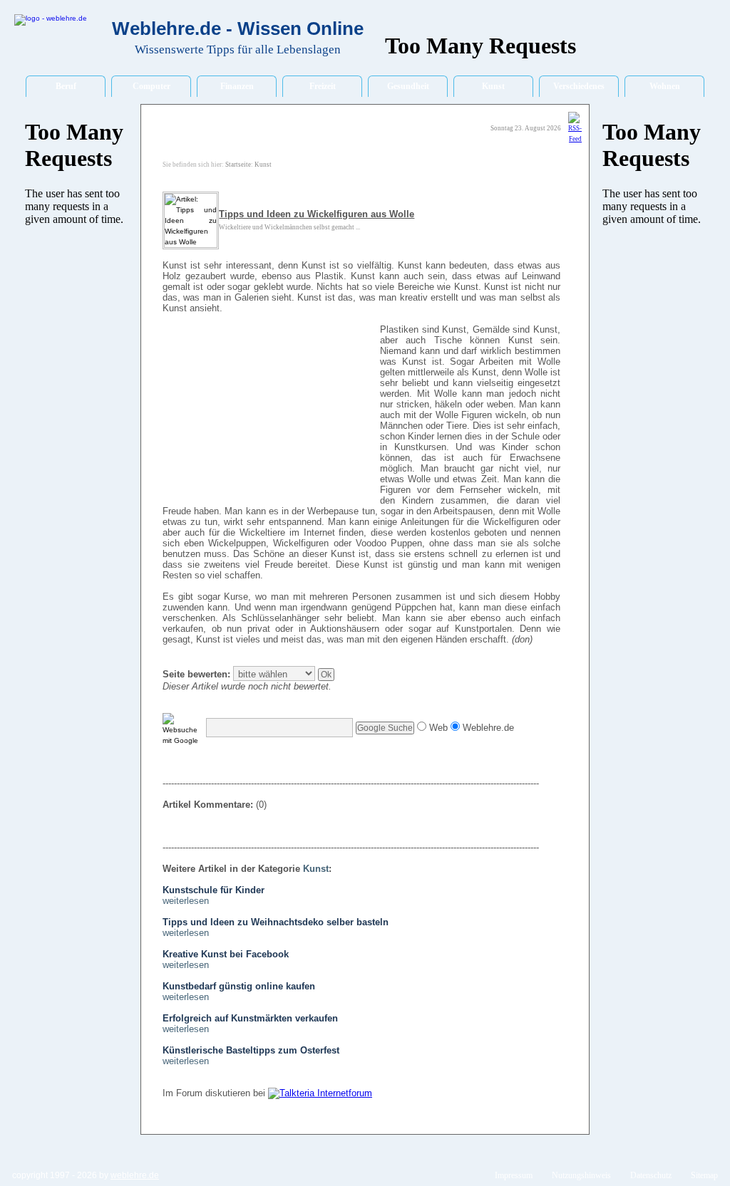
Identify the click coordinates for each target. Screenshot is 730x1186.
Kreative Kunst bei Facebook (226, 954)
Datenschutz (651, 1175)
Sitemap (704, 1175)
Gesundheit (408, 86)
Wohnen (664, 86)
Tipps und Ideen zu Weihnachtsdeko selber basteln (276, 922)
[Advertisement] (269, 415)
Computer (151, 86)
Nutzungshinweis (581, 1175)
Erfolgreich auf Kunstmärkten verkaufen (250, 1018)
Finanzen (237, 86)
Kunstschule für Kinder (213, 890)
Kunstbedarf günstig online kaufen (239, 986)
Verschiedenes (579, 86)
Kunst (493, 86)
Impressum (514, 1175)
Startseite (238, 164)
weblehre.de (134, 1175)
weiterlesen (186, 900)
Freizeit (322, 86)
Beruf (66, 86)
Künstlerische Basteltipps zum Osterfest (251, 1050)
